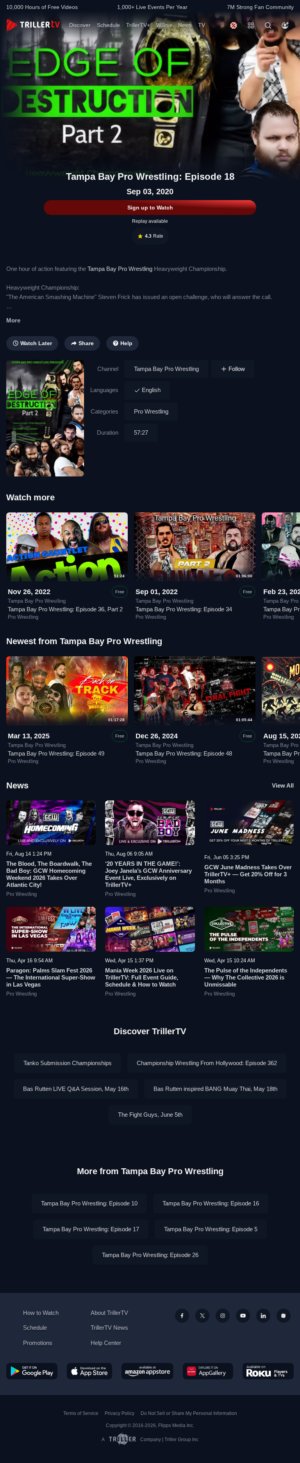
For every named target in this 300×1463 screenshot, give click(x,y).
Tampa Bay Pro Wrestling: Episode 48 (184, 753)
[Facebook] (182, 1316)
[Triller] (284, 1316)
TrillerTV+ (138, 25)
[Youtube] (243, 1316)
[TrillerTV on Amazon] (147, 1371)
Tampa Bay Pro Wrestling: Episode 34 (184, 609)
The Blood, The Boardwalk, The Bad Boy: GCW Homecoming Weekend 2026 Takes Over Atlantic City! (49, 874)
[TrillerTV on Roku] (268, 1371)
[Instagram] (223, 1316)
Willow (164, 25)
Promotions (37, 1342)
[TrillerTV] (33, 25)
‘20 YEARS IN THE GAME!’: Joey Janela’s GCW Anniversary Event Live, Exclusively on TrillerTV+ (148, 874)
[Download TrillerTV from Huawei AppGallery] (208, 1371)
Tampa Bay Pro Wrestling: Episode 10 (89, 1203)
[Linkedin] (263, 1316)
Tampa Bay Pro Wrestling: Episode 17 (91, 1229)
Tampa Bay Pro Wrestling (120, 268)
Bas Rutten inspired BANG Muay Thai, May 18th (215, 1088)
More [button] (13, 320)
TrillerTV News (109, 1327)
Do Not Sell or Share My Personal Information (189, 1413)
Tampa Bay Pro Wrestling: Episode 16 (210, 1203)
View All (283, 785)
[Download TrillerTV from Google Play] (31, 1371)
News (185, 25)
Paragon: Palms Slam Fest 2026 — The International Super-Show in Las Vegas (50, 977)
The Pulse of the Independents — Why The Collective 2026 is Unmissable (245, 977)
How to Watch (41, 1312)
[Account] (285, 25)
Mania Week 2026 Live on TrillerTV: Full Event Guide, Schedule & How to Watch (141, 977)
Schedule (108, 25)
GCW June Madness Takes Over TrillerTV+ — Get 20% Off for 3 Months (248, 874)
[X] (202, 1316)
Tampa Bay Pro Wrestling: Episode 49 (56, 753)
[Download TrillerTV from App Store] (89, 1371)
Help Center (106, 1342)
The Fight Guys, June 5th (150, 1114)
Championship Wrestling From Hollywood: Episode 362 (207, 1063)
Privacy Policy (119, 1413)
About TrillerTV (109, 1312)
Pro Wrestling (151, 411)
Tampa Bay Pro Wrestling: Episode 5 (210, 1229)
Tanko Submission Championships (67, 1063)
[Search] (268, 25)
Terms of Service (80, 1413)
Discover (80, 25)
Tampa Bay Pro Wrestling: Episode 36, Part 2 (65, 609)
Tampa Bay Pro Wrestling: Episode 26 (150, 1255)
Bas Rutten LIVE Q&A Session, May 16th (76, 1088)
